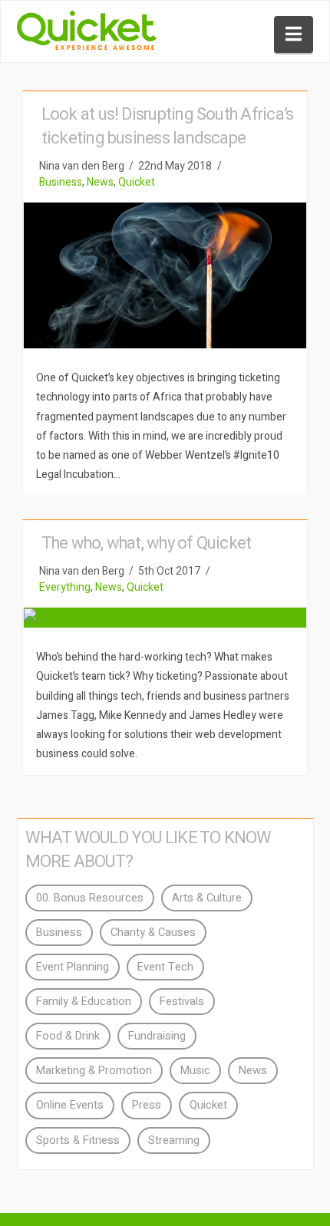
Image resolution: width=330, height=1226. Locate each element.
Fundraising (157, 1036)
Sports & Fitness (78, 1140)
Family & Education (83, 1002)
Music (195, 1071)
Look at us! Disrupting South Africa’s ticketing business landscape (167, 126)
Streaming (174, 1140)
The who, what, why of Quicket (146, 543)
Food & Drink (68, 1036)
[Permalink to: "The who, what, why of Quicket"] (165, 618)
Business (60, 182)
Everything (65, 587)
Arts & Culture (207, 898)
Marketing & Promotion (94, 1071)
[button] (293, 34)
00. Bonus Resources (90, 898)
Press (146, 1105)
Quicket (136, 182)
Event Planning (72, 967)
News (100, 182)
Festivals (182, 1002)
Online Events (70, 1105)
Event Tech (165, 967)
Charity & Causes (153, 932)
